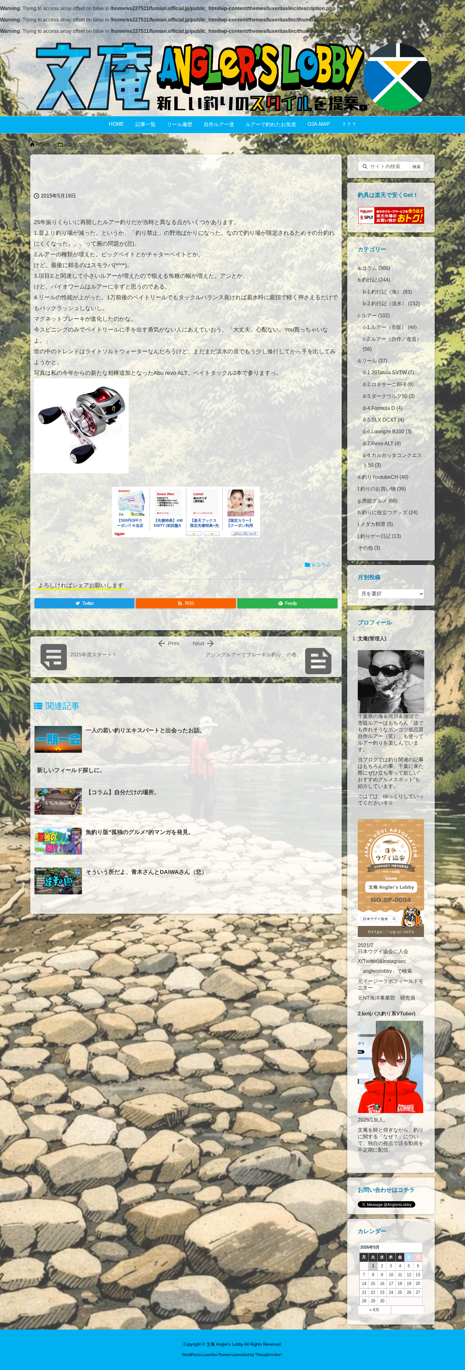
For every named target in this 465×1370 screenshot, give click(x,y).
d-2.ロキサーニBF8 (388, 384)
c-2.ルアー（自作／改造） (392, 343)
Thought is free (268, 1355)
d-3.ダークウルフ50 (389, 396)
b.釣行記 (374, 280)
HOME (43, 144)
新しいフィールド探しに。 (71, 770)
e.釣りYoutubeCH (383, 477)
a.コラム (73, 144)
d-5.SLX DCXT (383, 420)
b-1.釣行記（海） (387, 292)
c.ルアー (374, 315)
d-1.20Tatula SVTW (388, 372)
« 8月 (374, 1309)
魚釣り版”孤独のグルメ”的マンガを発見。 (140, 832)
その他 (369, 548)
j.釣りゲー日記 (379, 536)
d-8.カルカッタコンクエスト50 (392, 460)
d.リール (372, 360)
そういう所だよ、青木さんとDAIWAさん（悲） (146, 872)
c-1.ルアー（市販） (390, 327)
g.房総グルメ (377, 500)
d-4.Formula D (382, 408)
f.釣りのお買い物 (382, 488)
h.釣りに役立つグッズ (388, 512)
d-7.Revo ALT (382, 443)
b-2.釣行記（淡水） (391, 303)
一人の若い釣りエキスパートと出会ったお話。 (145, 730)
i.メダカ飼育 (375, 524)
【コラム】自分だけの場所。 (123, 792)
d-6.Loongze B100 (387, 431)
